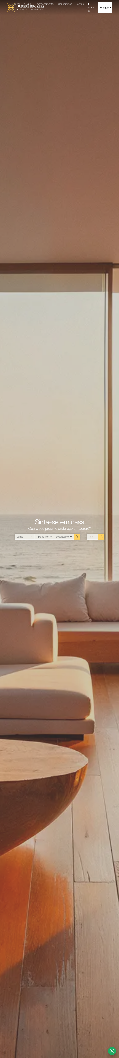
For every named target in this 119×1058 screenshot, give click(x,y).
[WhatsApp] (112, 1051)
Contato (79, 3)
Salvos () (90, 9)
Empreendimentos (45, 3)
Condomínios (65, 3)
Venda (17, 3)
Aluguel (28, 3)
